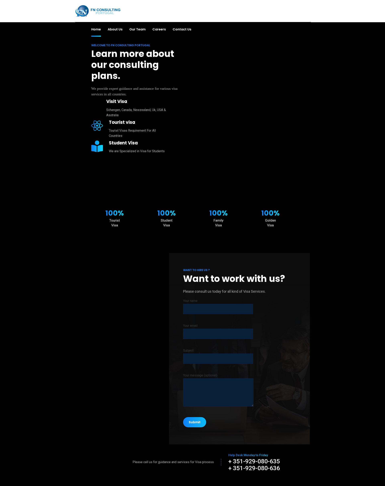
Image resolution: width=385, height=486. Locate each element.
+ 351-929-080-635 (254, 461)
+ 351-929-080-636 (254, 468)
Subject (188, 350)
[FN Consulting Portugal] (98, 11)
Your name (190, 301)
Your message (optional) (200, 375)
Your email (190, 326)
